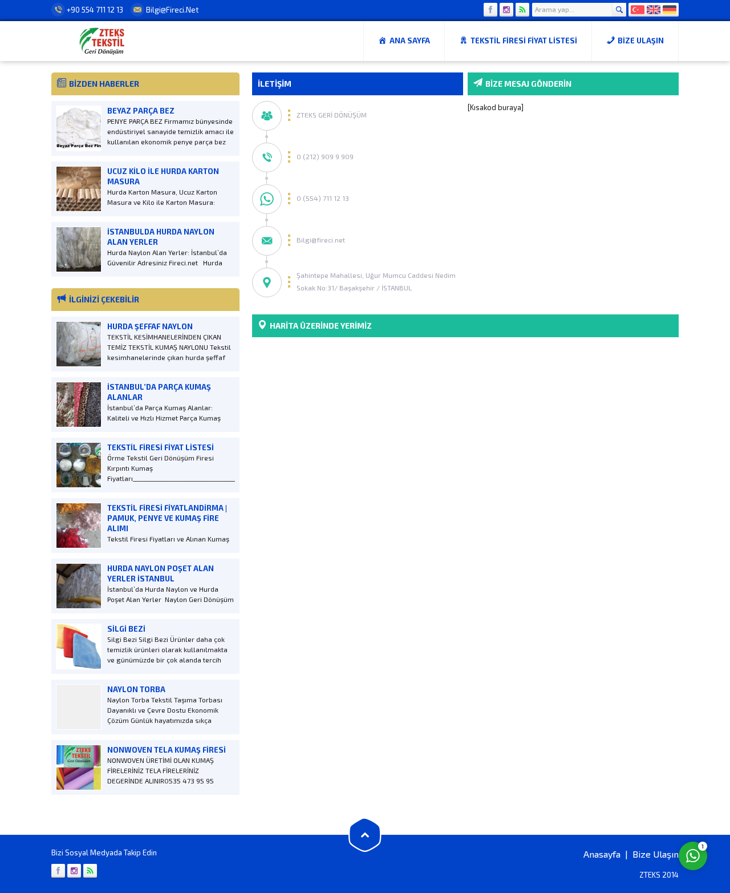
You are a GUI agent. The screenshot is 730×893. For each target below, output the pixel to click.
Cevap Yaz (622, 809)
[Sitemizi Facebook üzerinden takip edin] (490, 10)
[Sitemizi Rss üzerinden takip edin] (522, 10)
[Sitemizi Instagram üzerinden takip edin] (506, 10)
